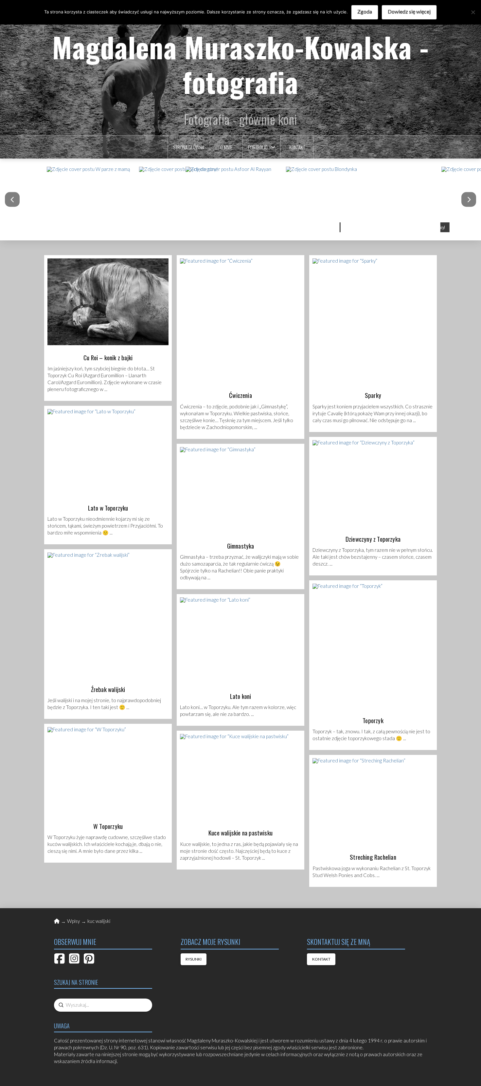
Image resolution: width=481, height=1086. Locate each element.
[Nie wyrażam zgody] (473, 12)
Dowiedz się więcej (409, 11)
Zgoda (364, 11)
